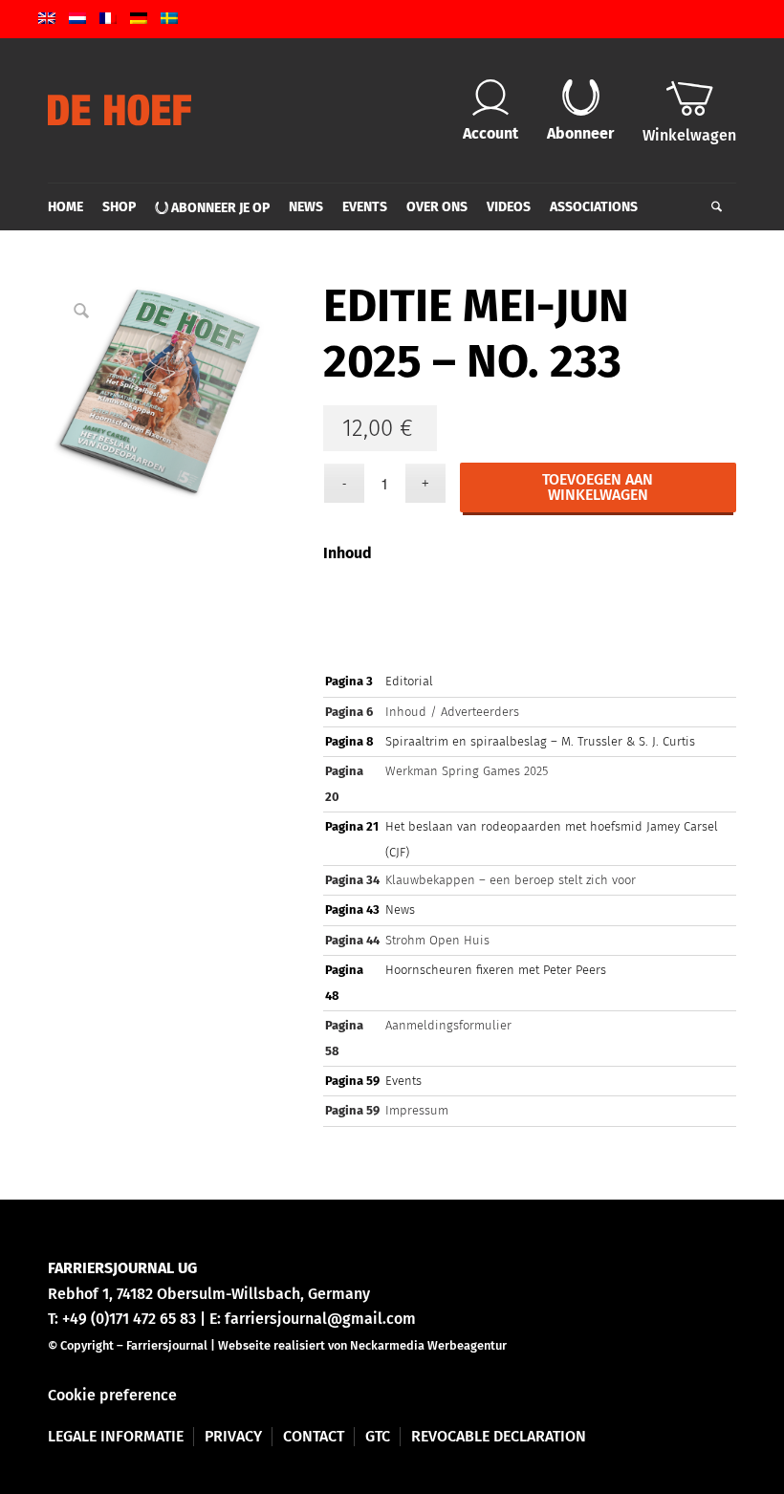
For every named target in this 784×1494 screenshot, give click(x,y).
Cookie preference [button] (112, 1395)
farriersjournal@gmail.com (320, 1319)
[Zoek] (712, 207)
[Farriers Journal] (119, 110)
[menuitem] (70, 207)
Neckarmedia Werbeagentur (428, 1345)
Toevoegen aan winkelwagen (597, 487)
